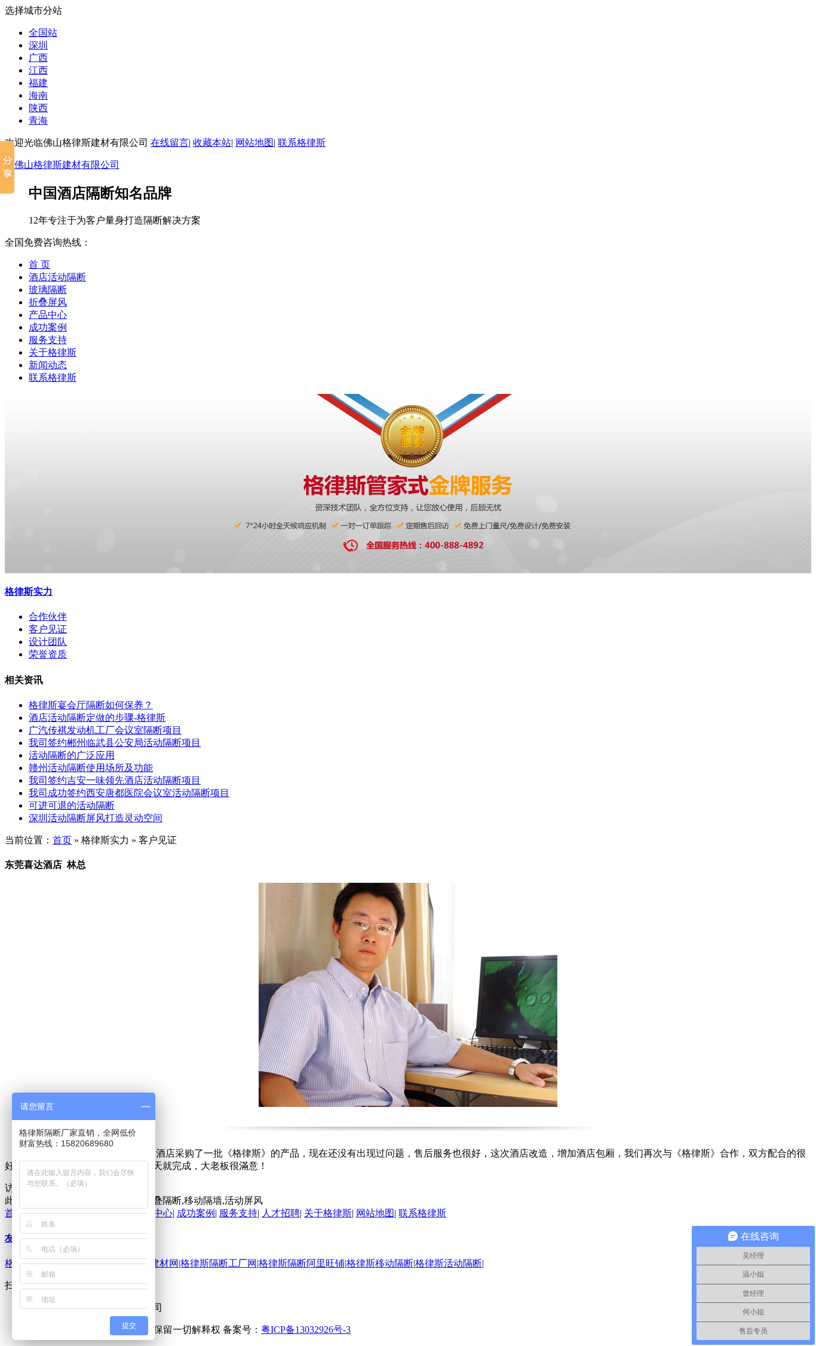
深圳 (38, 45)
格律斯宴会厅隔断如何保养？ (91, 705)
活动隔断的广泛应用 (72, 755)
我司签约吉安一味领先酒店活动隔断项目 (115, 780)
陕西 (38, 108)
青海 (38, 120)
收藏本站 (212, 142)
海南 (38, 95)
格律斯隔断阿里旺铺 (302, 1263)
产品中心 (48, 315)
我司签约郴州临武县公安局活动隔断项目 (115, 743)
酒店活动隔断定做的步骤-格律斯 (97, 717)
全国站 (43, 32)
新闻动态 (48, 365)
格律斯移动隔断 (379, 1263)
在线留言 (170, 142)
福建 (38, 83)
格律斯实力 (29, 591)
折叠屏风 (48, 302)
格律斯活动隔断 (448, 1263)
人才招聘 (281, 1213)
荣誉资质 (48, 654)
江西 (38, 70)
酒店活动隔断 (57, 277)
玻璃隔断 (48, 290)
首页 (62, 840)
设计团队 (48, 642)
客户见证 (48, 629)
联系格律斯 (302, 142)
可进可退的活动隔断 (72, 805)
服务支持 (48, 340)
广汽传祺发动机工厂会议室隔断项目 (105, 730)
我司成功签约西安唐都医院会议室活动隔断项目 (129, 793)
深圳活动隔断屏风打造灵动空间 (95, 818)
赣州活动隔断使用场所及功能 (91, 768)
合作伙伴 (48, 616)
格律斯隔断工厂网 (218, 1263)
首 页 (39, 264)
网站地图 (254, 142)
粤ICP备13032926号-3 (306, 1329)
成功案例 (48, 327)
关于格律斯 (52, 352)
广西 (38, 58)
